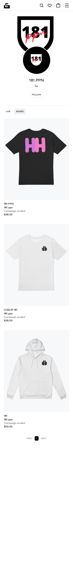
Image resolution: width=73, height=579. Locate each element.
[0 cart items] (58, 5)
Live (8, 111)
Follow (36, 94)
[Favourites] (49, 5)
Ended (20, 111)
